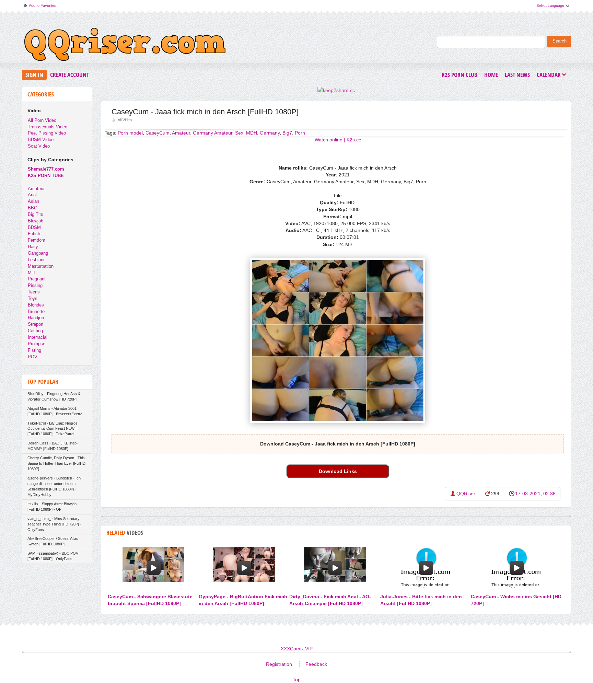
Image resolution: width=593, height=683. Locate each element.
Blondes (36, 305)
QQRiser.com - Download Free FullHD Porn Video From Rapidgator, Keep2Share (125, 46)
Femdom (36, 240)
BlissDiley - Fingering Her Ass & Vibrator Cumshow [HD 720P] (53, 396)
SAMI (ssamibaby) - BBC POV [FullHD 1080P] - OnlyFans (52, 556)
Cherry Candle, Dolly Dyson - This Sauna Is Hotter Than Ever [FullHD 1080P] (56, 463)
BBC (32, 207)
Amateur (36, 188)
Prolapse (36, 343)
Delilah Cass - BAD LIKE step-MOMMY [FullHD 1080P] (52, 446)
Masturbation (41, 266)
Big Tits (35, 214)
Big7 (287, 133)
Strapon (35, 324)
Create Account (69, 75)
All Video (125, 120)
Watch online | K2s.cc (338, 139)
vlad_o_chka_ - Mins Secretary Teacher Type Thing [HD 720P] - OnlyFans (54, 524)
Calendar (550, 75)
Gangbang (38, 253)
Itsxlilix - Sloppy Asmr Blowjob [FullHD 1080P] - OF (52, 506)
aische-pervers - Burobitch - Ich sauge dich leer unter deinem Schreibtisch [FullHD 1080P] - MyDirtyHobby (54, 486)
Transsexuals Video (47, 126)
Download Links (338, 471)
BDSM (34, 227)
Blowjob (35, 220)
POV (32, 356)
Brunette (36, 311)
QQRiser (465, 493)
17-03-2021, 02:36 (535, 493)
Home (491, 75)
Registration (279, 664)
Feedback (316, 664)
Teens (34, 291)
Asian (33, 201)
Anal (32, 194)
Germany (270, 133)
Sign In (34, 75)
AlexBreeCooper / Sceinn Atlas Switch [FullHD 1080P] (52, 541)
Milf (31, 272)
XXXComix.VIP (297, 648)
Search (560, 41)
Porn (300, 133)
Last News (517, 75)
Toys (32, 298)
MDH (251, 133)
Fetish (34, 233)
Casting (35, 330)
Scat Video (39, 146)
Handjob (36, 317)
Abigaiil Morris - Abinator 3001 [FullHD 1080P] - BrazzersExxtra (54, 411)
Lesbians (37, 259)
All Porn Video (42, 120)
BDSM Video (41, 139)
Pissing (35, 285)
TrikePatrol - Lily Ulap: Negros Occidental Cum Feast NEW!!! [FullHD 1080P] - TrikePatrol (52, 428)
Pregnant (37, 278)
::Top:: (296, 679)
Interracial (37, 337)
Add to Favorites (39, 7)
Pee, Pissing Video (47, 133)
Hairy (33, 246)
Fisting (34, 350)
